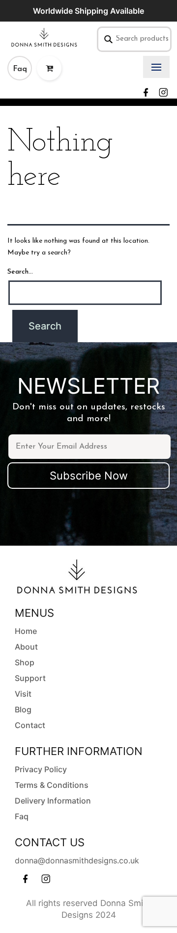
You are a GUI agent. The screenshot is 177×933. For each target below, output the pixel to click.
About (26, 647)
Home (26, 631)
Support (30, 678)
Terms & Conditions (51, 785)
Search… (20, 272)
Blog (23, 709)
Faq (20, 69)
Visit (23, 694)
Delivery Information (53, 801)
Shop (24, 662)
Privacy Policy (41, 769)
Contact (30, 725)
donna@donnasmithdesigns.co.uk (77, 860)
